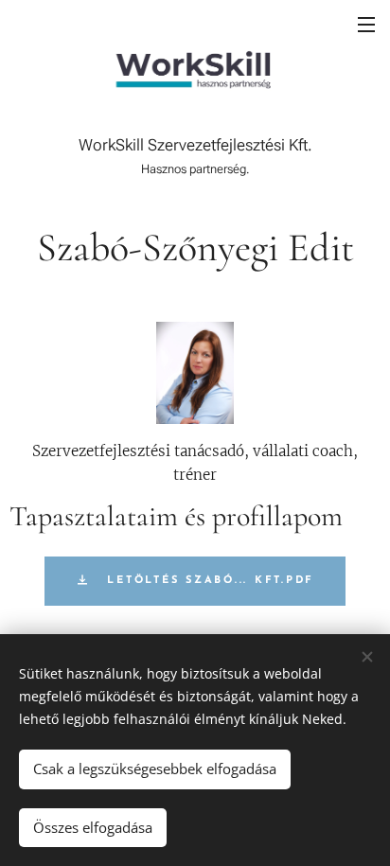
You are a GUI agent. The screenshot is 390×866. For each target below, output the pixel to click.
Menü (366, 24)
